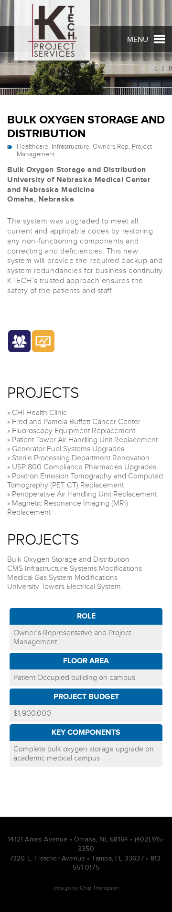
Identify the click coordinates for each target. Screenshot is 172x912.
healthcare (32, 147)
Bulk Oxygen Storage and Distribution (68, 559)
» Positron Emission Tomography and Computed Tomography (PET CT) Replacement (85, 481)
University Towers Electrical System (64, 586)
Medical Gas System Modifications (62, 577)
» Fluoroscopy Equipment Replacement (71, 431)
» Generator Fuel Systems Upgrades (65, 449)
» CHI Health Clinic (37, 412)
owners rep (111, 147)
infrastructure (70, 147)
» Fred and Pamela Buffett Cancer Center (73, 421)
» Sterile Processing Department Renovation (78, 458)
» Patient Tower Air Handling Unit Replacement (82, 440)
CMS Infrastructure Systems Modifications (74, 568)
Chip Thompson (99, 887)
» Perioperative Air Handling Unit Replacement (82, 494)
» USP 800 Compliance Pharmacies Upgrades (81, 467)
